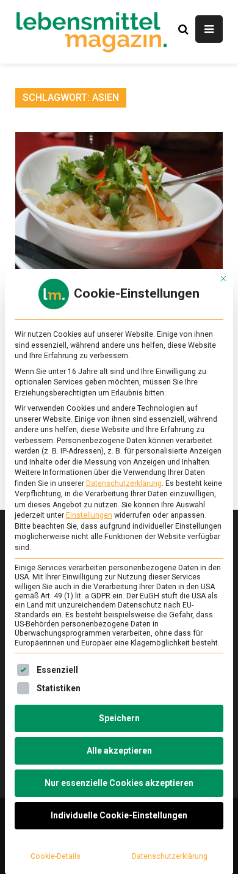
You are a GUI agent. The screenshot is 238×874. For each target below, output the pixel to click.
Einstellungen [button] (89, 515)
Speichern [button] (119, 718)
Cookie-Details (56, 856)
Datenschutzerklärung (124, 483)
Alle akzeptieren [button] (119, 750)
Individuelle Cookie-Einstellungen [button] (119, 815)
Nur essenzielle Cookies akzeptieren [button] (119, 783)
